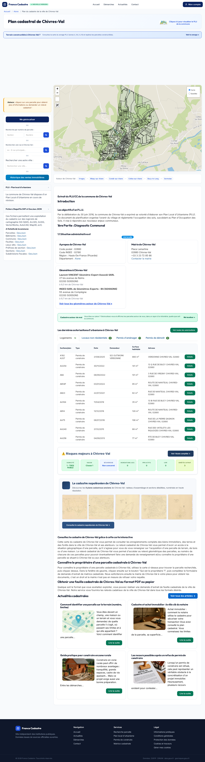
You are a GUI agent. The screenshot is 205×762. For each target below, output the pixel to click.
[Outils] (57, 105)
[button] (27, 187)
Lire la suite (127, 237)
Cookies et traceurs (163, 743)
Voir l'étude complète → (180, 454)
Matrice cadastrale (122, 743)
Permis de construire (123, 739)
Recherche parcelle (122, 732)
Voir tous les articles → (182, 595)
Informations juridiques (164, 732)
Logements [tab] (68, 337)
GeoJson (21, 233)
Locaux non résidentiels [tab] (96, 337)
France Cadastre (28, 4)
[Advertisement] (102, 61)
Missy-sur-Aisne (96, 179)
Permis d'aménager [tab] (128, 337)
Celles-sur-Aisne (135, 179)
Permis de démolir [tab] (157, 337)
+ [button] (57, 88)
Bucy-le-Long (153, 179)
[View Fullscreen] (57, 99)
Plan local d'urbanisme (124, 736)
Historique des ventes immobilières (27, 177)
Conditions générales (163, 736)
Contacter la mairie (141, 258)
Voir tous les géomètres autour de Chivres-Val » (85, 303)
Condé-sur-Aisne (116, 179)
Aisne (16, 11)
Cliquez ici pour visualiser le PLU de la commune (183, 22)
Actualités (122, 4)
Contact (135, 4)
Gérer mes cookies (162, 747)
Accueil (96, 4)
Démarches (109, 4)
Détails (190, 357)
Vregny (82, 179)
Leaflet (198, 170)
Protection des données (164, 739)
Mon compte (194, 4)
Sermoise (168, 179)
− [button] (57, 93)
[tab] (27, 187)
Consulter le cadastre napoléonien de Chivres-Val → (88, 525)
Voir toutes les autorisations (184, 330)
